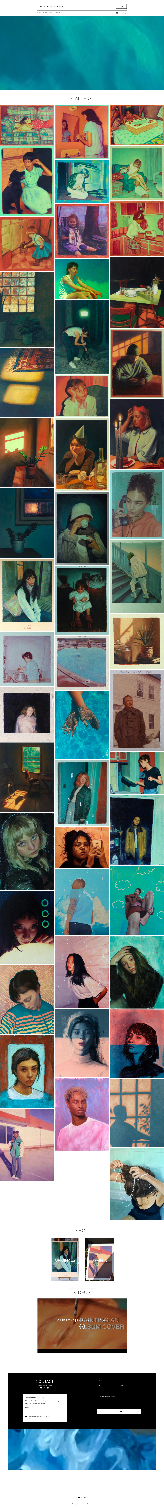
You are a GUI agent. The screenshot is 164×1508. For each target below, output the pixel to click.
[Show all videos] (82, 1351)
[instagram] (123, 13)
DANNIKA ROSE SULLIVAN (50, 6)
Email (27, 1407)
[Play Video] (82, 1326)
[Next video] (123, 1323)
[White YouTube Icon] (41, 1388)
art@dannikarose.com (107, 13)
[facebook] (120, 13)
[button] (45, 13)
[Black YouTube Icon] (117, 13)
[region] (64, 1259)
